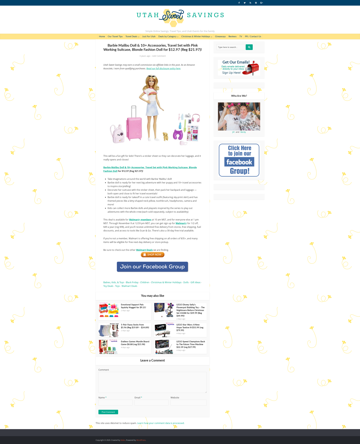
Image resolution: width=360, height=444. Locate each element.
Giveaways (220, 36)
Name (102, 397)
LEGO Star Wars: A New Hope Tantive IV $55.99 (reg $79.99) (189, 327)
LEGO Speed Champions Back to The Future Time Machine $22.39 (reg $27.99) (190, 344)
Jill (233, 132)
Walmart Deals (129, 286)
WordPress (141, 440)
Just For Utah (149, 36)
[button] (197, 75)
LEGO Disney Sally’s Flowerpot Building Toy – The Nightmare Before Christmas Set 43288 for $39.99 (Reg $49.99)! (190, 310)
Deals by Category (167, 36)
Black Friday (132, 282)
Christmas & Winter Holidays (195, 36)
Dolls (186, 282)
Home (102, 36)
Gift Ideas (196, 282)
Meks (123, 440)
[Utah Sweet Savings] (180, 18)
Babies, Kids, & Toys (113, 282)
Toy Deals (108, 286)
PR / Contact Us (253, 36)
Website (175, 397)
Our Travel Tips (115, 36)
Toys (117, 286)
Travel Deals (131, 36)
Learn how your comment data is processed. (160, 423)
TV (240, 36)
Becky (243, 132)
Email (138, 397)
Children (144, 282)
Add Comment (159, 56)
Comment (103, 369)
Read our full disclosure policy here (163, 68)
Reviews (233, 36)
